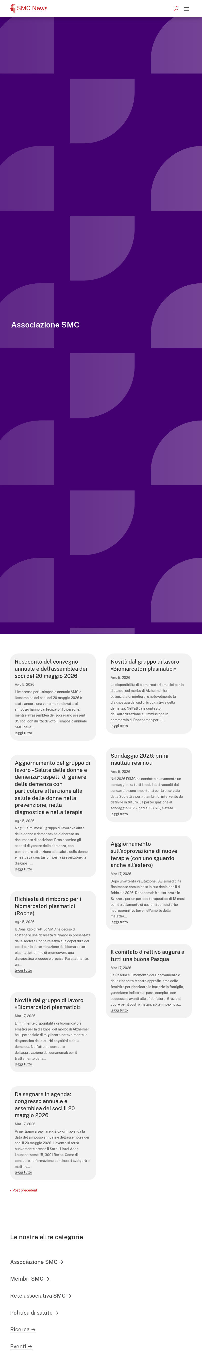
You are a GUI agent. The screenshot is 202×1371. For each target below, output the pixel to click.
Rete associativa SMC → (41, 1295)
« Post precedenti (24, 1190)
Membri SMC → (30, 1278)
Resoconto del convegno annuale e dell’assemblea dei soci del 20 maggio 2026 (51, 668)
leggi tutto (23, 733)
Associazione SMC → (37, 1262)
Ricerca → (23, 1329)
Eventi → (21, 1346)
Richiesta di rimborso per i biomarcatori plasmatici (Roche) (48, 906)
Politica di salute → (34, 1312)
